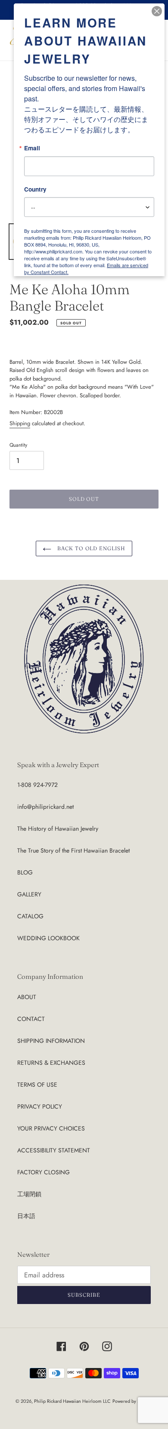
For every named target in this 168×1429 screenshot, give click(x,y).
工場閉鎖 (29, 1194)
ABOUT (26, 997)
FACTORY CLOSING (43, 1172)
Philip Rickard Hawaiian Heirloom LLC (72, 1401)
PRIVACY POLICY (39, 1106)
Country (35, 189)
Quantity (18, 444)
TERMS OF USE (37, 1084)
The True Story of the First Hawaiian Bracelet (73, 850)
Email (32, 148)
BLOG (25, 872)
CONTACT (31, 1019)
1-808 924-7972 (37, 784)
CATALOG (30, 916)
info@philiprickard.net (45, 806)
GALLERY (29, 894)
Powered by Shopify (132, 1401)
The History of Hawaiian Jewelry (57, 828)
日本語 (26, 1216)
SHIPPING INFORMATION (51, 1040)
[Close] (157, 11)
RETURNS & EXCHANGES (51, 1062)
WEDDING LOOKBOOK (48, 938)
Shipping (19, 423)
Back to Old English (90, 548)
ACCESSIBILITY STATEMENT (53, 1150)
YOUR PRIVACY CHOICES (51, 1128)
